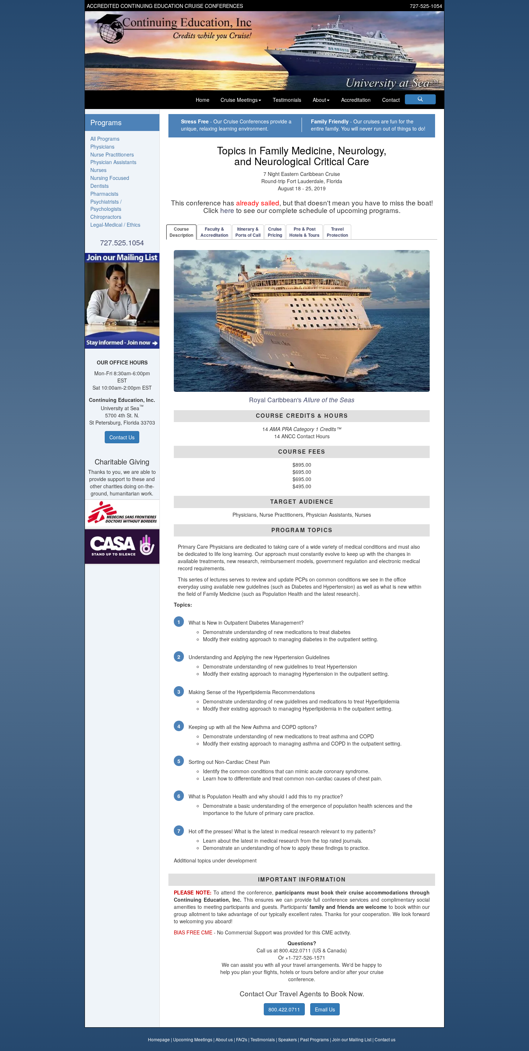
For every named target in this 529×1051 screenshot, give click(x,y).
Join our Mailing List (351, 1039)
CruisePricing (275, 232)
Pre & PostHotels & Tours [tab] (304, 232)
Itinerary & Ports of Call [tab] (248, 232)
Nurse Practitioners (112, 154)
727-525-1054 (426, 5)
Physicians (102, 146)
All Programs (104, 138)
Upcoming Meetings (192, 1039)
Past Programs (314, 1039)
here (227, 210)
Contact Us (122, 437)
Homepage (159, 1039)
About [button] (319, 99)
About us (224, 1039)
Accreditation (356, 99)
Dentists (99, 185)
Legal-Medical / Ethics (115, 224)
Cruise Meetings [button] (239, 99)
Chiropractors (105, 216)
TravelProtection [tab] (337, 232)
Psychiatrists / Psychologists (106, 205)
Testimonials (287, 99)
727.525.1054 (122, 242)
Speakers (287, 1039)
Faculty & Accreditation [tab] (214, 232)
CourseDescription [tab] (181, 232)
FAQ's (241, 1039)
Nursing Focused (109, 177)
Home (202, 99)
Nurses (98, 169)
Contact (391, 99)
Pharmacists (104, 193)
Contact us (385, 1039)
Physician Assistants (113, 162)
